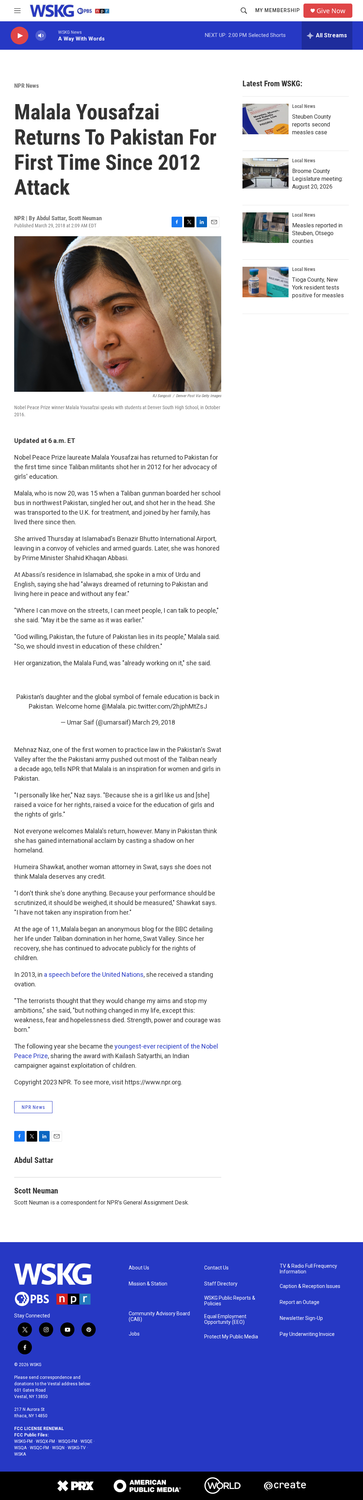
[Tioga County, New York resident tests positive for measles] (265, 282)
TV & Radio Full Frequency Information (308, 1268)
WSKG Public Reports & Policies (229, 1300)
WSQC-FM (39, 1447)
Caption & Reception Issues (310, 1286)
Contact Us (216, 1268)
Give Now (331, 11)
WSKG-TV (77, 1447)
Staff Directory (221, 1284)
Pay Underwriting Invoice (307, 1334)
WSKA (20, 1454)
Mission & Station (148, 1284)
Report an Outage (299, 1302)
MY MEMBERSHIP (277, 10)
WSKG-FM (23, 1441)
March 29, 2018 (153, 722)
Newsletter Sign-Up (301, 1318)
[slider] (52, 35)
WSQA (20, 1447)
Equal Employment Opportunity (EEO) (225, 1319)
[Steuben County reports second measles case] (265, 119)
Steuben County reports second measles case (311, 124)
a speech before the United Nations (94, 974)
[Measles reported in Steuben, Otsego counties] (265, 227)
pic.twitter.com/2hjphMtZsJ (167, 706)
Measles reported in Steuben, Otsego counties (317, 233)
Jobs (134, 1334)
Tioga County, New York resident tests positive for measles (318, 287)
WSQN (58, 1447)
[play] (19, 36)
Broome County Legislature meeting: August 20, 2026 (317, 179)
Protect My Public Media (231, 1336)
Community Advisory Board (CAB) (159, 1316)
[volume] (41, 36)
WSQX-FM (45, 1441)
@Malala (113, 706)
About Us (139, 1268)
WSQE (86, 1441)
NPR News (26, 85)
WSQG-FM (67, 1441)
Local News (303, 106)
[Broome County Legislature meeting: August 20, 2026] (265, 173)
